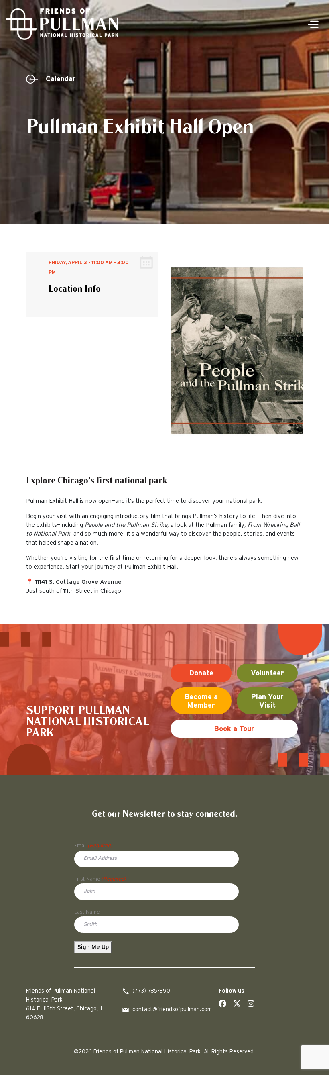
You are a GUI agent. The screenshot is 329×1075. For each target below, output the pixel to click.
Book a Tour (234, 729)
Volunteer (267, 673)
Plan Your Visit (267, 702)
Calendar (61, 79)
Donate (201, 673)
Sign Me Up (93, 947)
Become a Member (201, 702)
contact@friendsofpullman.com (169, 1009)
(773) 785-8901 (152, 991)
